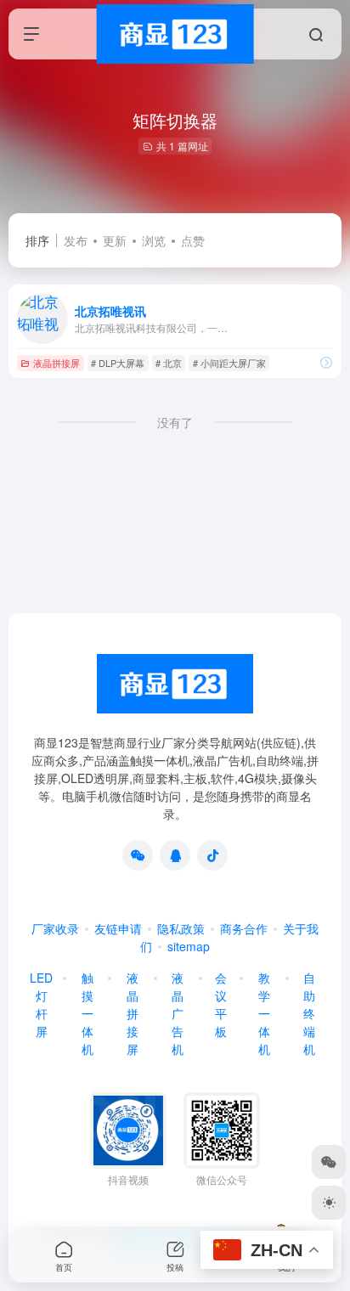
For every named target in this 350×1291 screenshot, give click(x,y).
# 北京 (168, 362)
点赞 (193, 240)
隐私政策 (181, 928)
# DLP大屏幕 (117, 362)
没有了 (175, 422)
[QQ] (175, 855)
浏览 (154, 240)
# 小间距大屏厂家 (229, 362)
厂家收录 (55, 928)
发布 (76, 240)
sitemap (188, 946)
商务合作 (244, 928)
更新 (115, 240)
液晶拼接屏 (56, 362)
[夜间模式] (329, 1203)
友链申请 (118, 928)
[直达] (326, 362)
